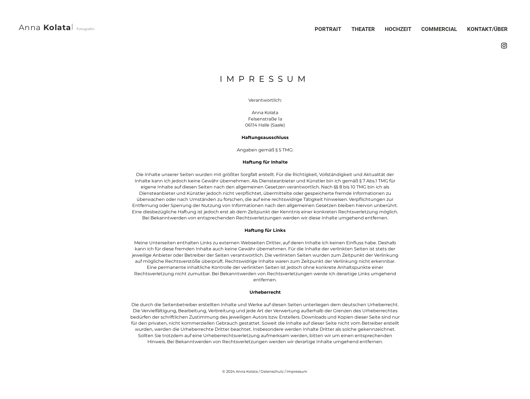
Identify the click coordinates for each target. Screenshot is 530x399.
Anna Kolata (247, 371)
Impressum (296, 371)
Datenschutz (272, 371)
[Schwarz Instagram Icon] (504, 45)
